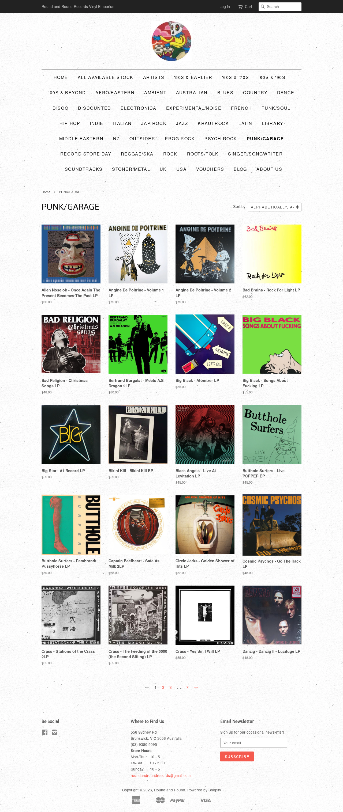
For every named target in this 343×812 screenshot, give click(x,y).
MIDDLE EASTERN (81, 138)
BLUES (225, 92)
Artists (154, 77)
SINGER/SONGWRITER (255, 154)
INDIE (96, 123)
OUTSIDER (142, 138)
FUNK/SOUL (276, 108)
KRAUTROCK (213, 123)
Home (61, 77)
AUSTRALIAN (192, 92)
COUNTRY (255, 92)
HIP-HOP (69, 123)
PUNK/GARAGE (265, 138)
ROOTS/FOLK (203, 154)
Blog (240, 169)
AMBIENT (155, 92)
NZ (116, 138)
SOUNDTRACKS (84, 169)
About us (269, 169)
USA (181, 169)
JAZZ (182, 123)
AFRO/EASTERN (115, 92)
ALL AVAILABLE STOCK (105, 77)
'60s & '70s (235, 77)
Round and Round (169, 789)
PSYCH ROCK (220, 138)
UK (163, 169)
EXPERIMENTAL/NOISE (194, 108)
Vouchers (210, 169)
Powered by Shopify (204, 789)
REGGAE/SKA (137, 154)
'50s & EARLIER (193, 77)
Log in (224, 6)
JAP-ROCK (153, 123)
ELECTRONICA (138, 108)
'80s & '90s (272, 77)
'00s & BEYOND (67, 92)
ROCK (170, 154)
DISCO (60, 108)
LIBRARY (273, 123)
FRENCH (241, 108)
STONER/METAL (131, 169)
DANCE (285, 92)
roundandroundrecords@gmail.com (161, 775)
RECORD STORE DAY (85, 154)
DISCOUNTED (94, 108)
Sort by (239, 206)
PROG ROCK (180, 138)
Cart (248, 6)
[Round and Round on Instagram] (54, 733)
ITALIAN (122, 123)
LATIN (245, 123)
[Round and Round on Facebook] (45, 733)
